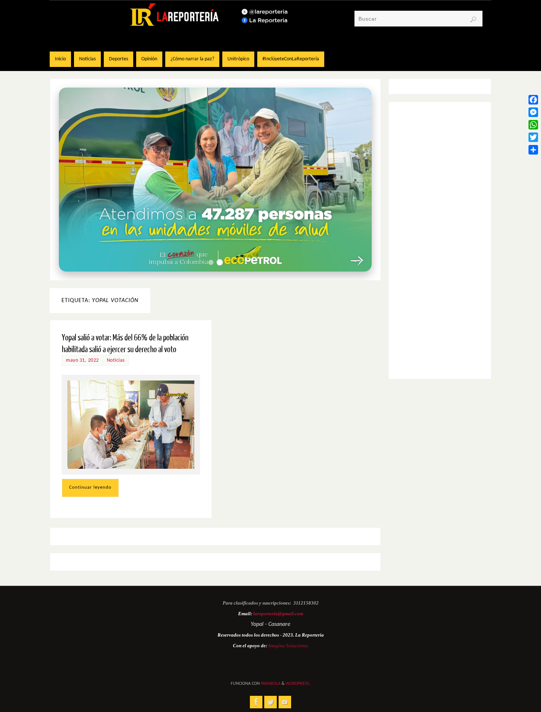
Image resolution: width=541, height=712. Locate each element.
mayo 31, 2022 (82, 360)
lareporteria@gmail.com (278, 613)
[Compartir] (533, 150)
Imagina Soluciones (288, 645)
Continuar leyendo (90, 487)
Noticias (116, 360)
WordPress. (298, 683)
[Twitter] (533, 137)
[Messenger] (533, 112)
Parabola (270, 683)
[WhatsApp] (533, 124)
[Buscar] (473, 19)
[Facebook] (533, 99)
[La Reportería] (256, 702)
